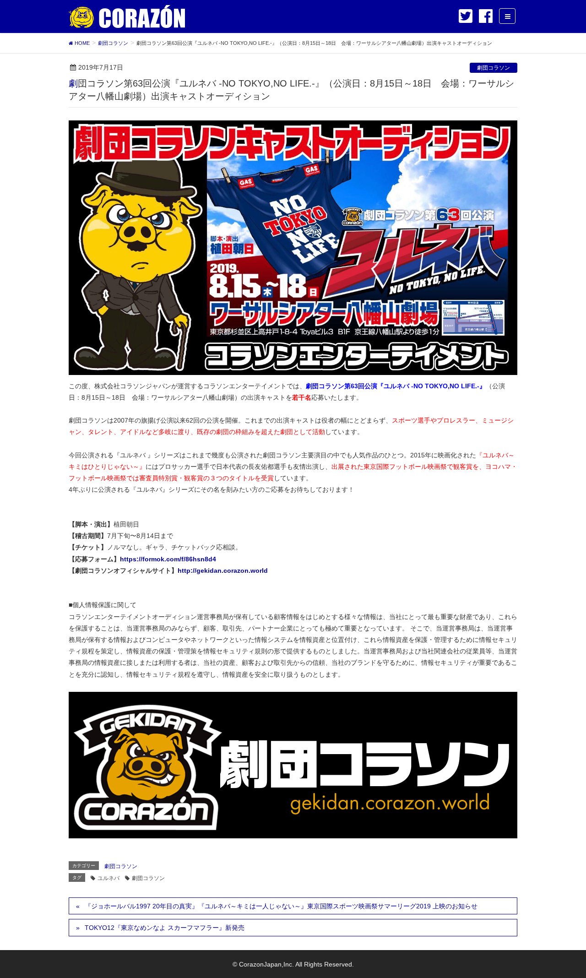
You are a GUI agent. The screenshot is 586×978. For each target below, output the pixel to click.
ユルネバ (108, 878)
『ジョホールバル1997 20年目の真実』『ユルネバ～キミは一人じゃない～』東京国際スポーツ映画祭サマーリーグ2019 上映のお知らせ (281, 906)
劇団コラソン (493, 68)
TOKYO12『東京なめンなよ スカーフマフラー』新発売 (164, 927)
